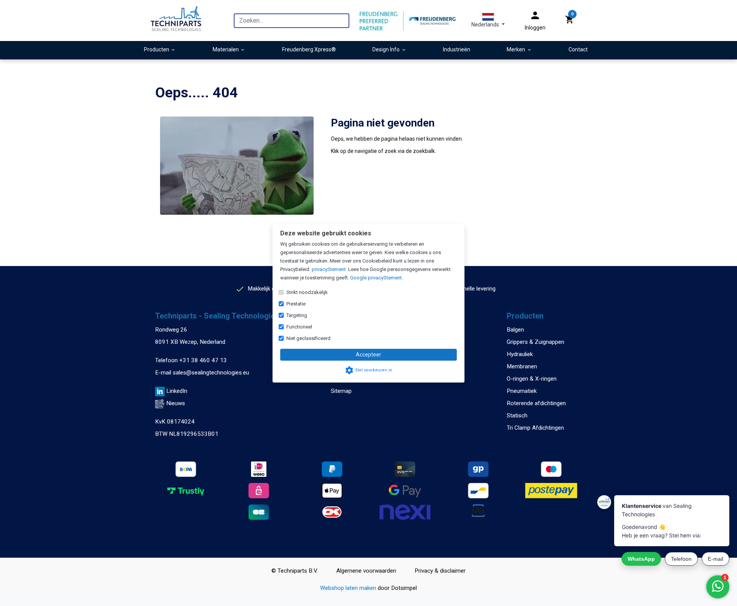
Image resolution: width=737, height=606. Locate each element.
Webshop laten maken (349, 588)
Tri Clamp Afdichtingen (535, 427)
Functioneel (299, 327)
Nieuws (175, 403)
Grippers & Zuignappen (535, 341)
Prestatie (296, 304)
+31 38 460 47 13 (203, 360)
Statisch (517, 415)
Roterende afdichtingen (536, 403)
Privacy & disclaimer (440, 570)
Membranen (522, 366)
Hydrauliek (520, 354)
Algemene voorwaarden (366, 570)
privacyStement (329, 269)
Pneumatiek (522, 391)
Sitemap (341, 391)
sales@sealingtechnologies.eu (211, 372)
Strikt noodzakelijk (307, 292)
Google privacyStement (376, 278)
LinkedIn (176, 391)
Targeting (296, 315)
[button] (488, 20)
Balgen (515, 329)
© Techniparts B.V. (294, 570)
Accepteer (368, 354)
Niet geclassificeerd (308, 338)
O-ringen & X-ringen (532, 378)
